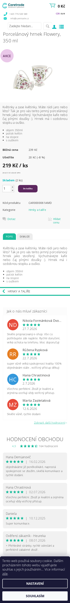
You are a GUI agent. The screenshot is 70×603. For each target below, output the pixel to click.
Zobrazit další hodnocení (49, 422)
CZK (58, 13)
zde (5, 574)
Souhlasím (35, 596)
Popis (9, 236)
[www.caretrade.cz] (18, 5)
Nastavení (35, 583)
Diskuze (25, 236)
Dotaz (11, 219)
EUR (63, 13)
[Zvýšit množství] (12, 187)
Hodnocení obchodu (35, 439)
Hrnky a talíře (37, 210)
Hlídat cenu (57, 220)
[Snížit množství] (12, 190)
